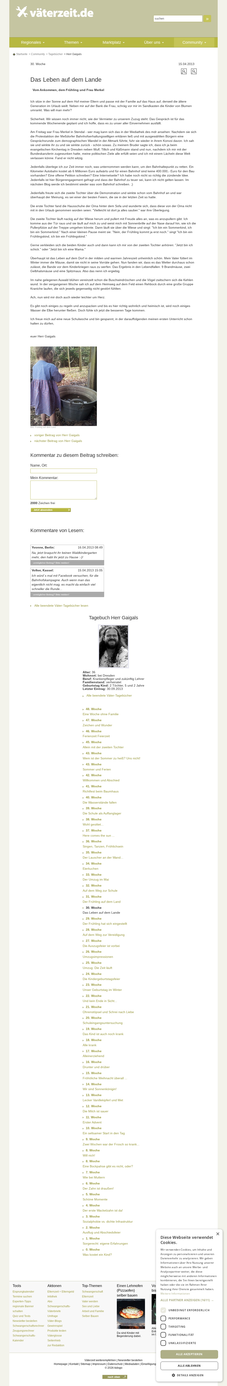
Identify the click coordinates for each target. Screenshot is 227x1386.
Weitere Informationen (175, 1293)
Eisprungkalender (23, 1291)
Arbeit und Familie (93, 1311)
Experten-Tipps (22, 1301)
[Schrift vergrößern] (184, 71)
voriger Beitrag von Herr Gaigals (57, 435)
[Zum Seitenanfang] (114, 1376)
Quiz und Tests (21, 1316)
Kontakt (73, 1364)
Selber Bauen (90, 1316)
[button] (189, 1300)
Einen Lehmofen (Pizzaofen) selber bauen (130, 1290)
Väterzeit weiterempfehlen (100, 1360)
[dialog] (189, 1305)
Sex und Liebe (91, 1306)
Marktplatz (112, 42)
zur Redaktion (55, 1345)
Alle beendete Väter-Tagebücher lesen (61, 605)
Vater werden (90, 1301)
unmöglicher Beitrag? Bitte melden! (51, 563)
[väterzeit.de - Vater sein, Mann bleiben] (54, 11)
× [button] (217, 1234)
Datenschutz (115, 1364)
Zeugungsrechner (23, 1330)
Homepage (60, 1364)
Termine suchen (22, 1296)
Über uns (152, 42)
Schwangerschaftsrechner (28, 1325)
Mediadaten (132, 1364)
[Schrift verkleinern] (194, 71)
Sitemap (85, 1364)
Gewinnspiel (55, 1325)
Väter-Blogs (54, 1321)
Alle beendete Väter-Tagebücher (109, 695)
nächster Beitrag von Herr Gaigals (58, 441)
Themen (71, 42)
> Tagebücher (54, 54)
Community (192, 42)
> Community (36, 54)
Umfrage (52, 1316)
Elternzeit (87, 1296)
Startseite (21, 54)
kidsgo (118, 1367)
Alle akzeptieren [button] (189, 1354)
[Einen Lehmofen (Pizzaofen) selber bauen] (131, 1314)
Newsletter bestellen (25, 1321)
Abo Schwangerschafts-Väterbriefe (58, 1306)
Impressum (99, 1364)
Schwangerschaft (92, 1291)
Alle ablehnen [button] (189, 1366)
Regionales (31, 42)
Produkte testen (56, 1330)
